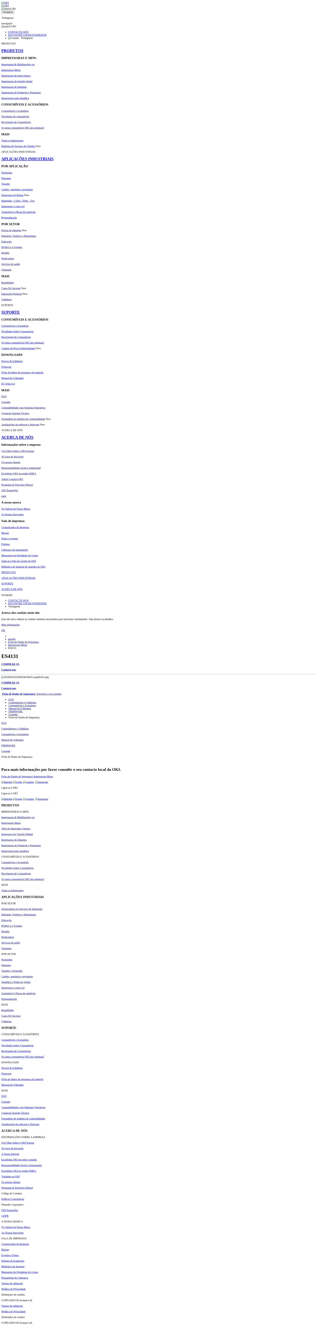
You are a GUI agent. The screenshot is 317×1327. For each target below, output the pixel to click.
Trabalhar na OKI (10, 1176)
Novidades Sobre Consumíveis (17, 331)
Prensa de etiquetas (11, 230)
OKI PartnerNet (9, 490)
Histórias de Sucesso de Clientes (18, 146)
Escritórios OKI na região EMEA (18, 473)
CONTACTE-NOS (18, 32)
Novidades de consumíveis (15, 116)
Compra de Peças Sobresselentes (18, 348)
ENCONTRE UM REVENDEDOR (27, 35)
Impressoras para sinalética (15, 98)
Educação (6, 241)
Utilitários (6, 299)
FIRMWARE (15, 711)
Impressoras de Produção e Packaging (21, 92)
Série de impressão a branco (15, 828)
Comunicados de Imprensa (15, 527)
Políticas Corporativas (12, 1199)
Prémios (5, 544)
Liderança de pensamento (14, 549)
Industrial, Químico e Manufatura (18, 236)
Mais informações (10, 624)
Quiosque (6, 269)
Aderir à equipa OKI (12, 479)
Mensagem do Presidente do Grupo (19, 555)
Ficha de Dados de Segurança (23, 642)
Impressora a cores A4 (12, 206)
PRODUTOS (12, 50)
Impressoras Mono (11, 70)
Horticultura (7, 258)
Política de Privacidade (14, 1289)
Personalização (9, 217)
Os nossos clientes (10, 462)
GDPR (5, 1216)
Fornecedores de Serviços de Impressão (21, 909)
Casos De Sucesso (10, 288)
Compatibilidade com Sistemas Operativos (23, 407)
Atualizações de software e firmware (20, 424)
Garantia (5, 402)
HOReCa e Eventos (11, 247)
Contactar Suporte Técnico (15, 413)
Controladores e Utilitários (22, 702)
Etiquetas (6, 178)
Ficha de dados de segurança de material (22, 372)
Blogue (5, 533)
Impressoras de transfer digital (16, 81)
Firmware (6, 366)
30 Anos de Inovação (12, 456)
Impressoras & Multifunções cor (18, 64)
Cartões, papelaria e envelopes (17, 189)
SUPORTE (10, 312)
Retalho (5, 252)
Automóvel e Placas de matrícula (18, 212)
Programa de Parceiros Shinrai (17, 484)
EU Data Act (8, 383)
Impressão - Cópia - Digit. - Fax (18, 200)
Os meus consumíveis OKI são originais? (22, 127)
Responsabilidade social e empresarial (21, 468)
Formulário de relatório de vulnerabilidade (23, 419)
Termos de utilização (12, 1283)
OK (3, 630)
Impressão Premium (11, 293)
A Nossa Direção (10, 1154)
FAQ (4, 396)
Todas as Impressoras (12, 140)
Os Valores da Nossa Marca (15, 508)
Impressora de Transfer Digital (17, 834)
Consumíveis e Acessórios (15, 111)
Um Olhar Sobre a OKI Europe (17, 451)
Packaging (6, 172)
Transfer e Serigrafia (11, 970)
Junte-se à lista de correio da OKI (18, 561)
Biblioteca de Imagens (12, 1266)
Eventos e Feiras (9, 1255)
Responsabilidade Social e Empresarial (21, 1165)
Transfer (5, 183)
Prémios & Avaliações (12, 1261)
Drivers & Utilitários (12, 361)
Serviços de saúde (10, 264)
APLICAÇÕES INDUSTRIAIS (27, 159)
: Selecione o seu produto (31, 694)
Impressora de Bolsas (12, 195)
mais (3, 496)
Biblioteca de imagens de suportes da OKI (23, 566)
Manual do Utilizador (12, 378)
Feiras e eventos (9, 538)
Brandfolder (7, 282)
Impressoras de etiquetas (14, 87)
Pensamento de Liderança (14, 1277)
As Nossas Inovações (12, 514)
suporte (12, 639)
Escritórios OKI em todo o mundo (19, 1159)
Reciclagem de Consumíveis (16, 122)
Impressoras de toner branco (16, 75)
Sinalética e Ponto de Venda (15, 982)
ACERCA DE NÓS (17, 437)
